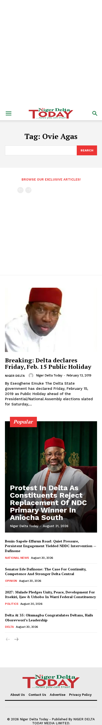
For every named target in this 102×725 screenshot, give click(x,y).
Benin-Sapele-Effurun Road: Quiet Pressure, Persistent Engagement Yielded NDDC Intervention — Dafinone (50, 546)
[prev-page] (20, 190)
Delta (9, 627)
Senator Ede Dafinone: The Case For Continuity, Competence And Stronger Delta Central (45, 571)
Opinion (11, 581)
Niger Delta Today (49, 375)
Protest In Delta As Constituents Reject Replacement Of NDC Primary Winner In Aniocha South (48, 502)
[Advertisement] (51, 53)
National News (17, 558)
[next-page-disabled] (28, 190)
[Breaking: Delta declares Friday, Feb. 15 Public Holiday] (51, 320)
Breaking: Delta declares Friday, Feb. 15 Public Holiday (48, 363)
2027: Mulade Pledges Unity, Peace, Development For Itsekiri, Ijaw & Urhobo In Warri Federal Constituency (50, 594)
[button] (8, 113)
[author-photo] (31, 375)
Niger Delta (15, 375)
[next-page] (16, 639)
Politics (11, 604)
